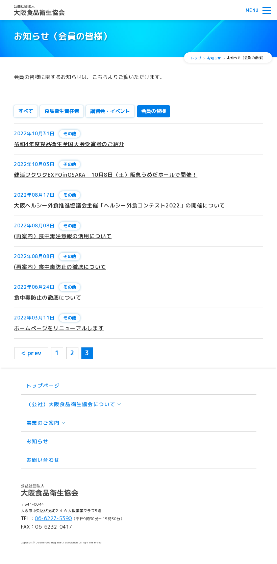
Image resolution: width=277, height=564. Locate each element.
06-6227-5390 (53, 518)
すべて (25, 111)
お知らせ (37, 441)
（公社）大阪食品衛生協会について (71, 404)
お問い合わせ (43, 459)
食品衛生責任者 (61, 111)
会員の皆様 (153, 111)
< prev (31, 353)
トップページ (43, 385)
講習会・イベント (110, 111)
